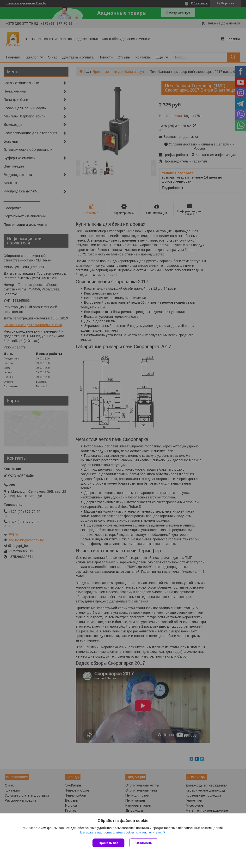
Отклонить (143, 843)
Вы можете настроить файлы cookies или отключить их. (121, 832)
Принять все (108, 843)
